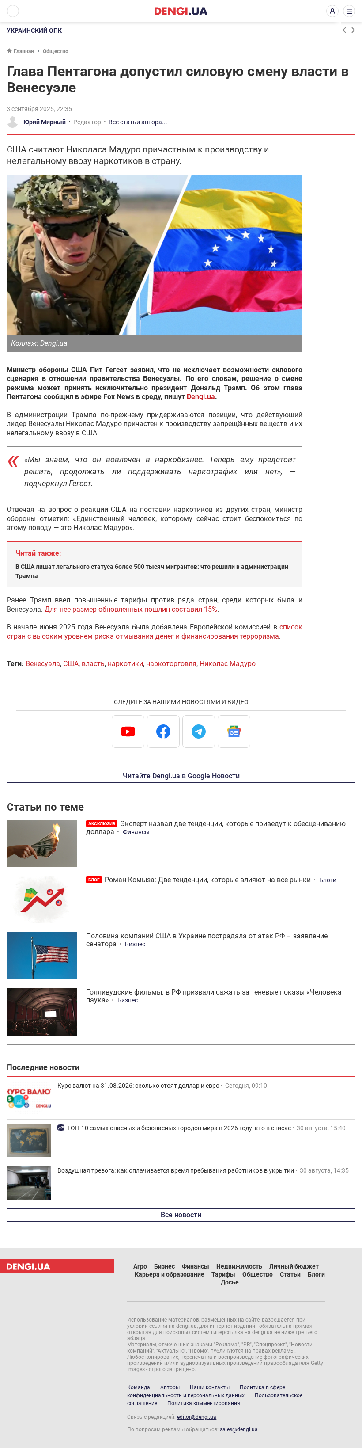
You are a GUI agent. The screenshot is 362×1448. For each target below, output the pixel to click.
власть (93, 663)
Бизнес (135, 944)
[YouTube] (128, 731)
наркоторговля (171, 663)
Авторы (170, 1387)
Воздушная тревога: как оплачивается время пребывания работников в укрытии (175, 1170)
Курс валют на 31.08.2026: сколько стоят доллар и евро (138, 1085)
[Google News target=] (234, 731)
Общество (55, 51)
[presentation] (343, 30)
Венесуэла (43, 663)
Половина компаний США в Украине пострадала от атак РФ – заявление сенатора (207, 940)
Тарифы (223, 1274)
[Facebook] (163, 731)
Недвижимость (239, 1266)
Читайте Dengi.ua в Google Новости (181, 776)
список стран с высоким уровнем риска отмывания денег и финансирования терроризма (154, 631)
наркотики (125, 663)
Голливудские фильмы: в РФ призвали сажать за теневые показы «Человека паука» (214, 996)
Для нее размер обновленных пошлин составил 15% (131, 609)
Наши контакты (210, 1387)
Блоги (327, 880)
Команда (138, 1387)
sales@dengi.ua (239, 1429)
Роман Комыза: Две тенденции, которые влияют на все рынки (208, 880)
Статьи (290, 1274)
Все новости (181, 1215)
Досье (230, 1282)
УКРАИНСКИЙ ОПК (34, 30)
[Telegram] (198, 731)
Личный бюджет (294, 1266)
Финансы (136, 831)
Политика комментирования (203, 1403)
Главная (24, 51)
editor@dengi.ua (196, 1417)
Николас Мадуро (228, 663)
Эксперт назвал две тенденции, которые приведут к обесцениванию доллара (216, 827)
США (71, 663)
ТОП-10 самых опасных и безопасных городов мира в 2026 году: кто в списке (179, 1128)
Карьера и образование (169, 1274)
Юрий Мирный (44, 122)
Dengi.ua (201, 396)
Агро (140, 1266)
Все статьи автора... (138, 122)
